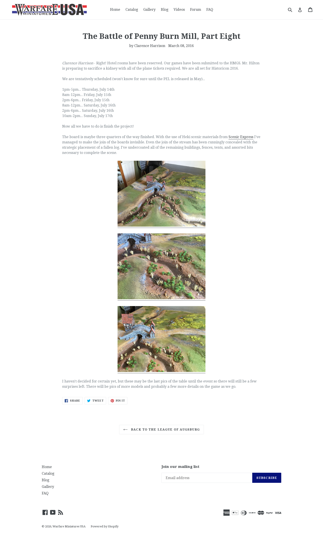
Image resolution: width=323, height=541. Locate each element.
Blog (164, 9)
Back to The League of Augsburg (165, 429)
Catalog (131, 9)
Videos (179, 9)
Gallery (149, 9)
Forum (195, 9)
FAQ (209, 9)
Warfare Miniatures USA (69, 526)
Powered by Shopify (104, 526)
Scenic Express (241, 137)
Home (115, 9)
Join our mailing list (181, 466)
